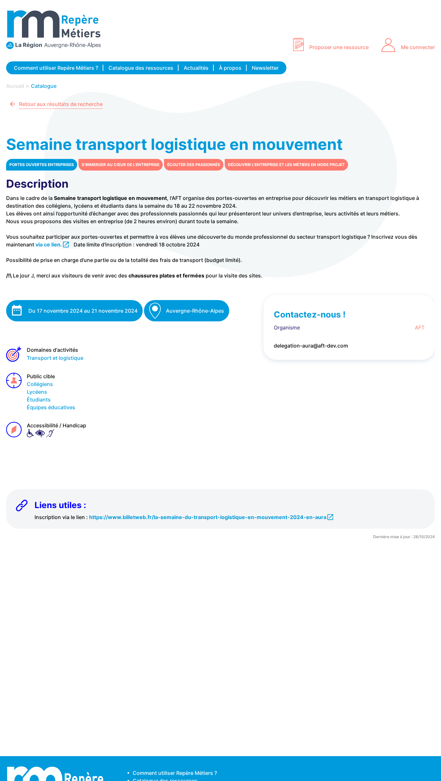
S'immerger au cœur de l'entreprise (120, 164)
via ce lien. (49, 244)
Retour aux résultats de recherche (61, 104)
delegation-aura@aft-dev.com (311, 345)
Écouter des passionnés (193, 164)
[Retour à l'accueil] (57, 30)
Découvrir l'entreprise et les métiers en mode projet (286, 164)
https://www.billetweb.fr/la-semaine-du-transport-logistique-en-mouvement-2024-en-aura (207, 517)
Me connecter (418, 47)
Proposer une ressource (339, 47)
